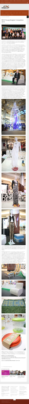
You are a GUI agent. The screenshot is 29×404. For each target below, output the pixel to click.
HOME (2, 0)
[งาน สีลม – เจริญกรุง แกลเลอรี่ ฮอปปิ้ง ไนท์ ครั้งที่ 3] (22, 372)
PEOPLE (11, 0)
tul (2, 23)
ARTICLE (2, 2)
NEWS (14, 0)
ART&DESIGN (6, 0)
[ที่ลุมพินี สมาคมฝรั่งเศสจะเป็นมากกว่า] (5, 372)
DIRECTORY (23, 0)
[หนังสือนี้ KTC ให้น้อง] (13, 372)
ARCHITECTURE (3, 14)
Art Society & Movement (5, 16)
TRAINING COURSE (7, 2)
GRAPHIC (12, 14)
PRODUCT (8, 14)
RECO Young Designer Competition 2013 (7, 366)
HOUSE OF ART (18, 0)
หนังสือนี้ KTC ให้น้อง (12, 376)
